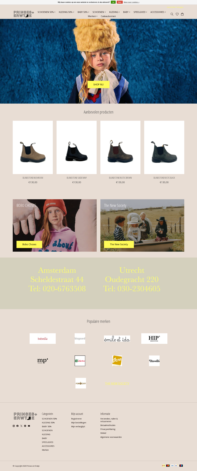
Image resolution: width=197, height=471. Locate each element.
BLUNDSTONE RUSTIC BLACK (164, 177)
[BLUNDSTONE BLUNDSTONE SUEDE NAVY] (77, 147)
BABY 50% (46, 426)
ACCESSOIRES (48, 446)
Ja (113, 2)
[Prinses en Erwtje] (24, 14)
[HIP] (154, 338)
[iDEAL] (163, 466)
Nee (119, 2)
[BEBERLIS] (43, 338)
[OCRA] (117, 361)
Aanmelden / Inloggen (175, 7)
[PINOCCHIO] (154, 361)
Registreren (76, 418)
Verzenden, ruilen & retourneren (109, 420)
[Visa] (172, 466)
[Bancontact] (176, 466)
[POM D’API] (81, 383)
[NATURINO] (80, 361)
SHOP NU (98, 84)
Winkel (103, 433)
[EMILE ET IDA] (117, 338)
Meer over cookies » (131, 2)
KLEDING (46, 434)
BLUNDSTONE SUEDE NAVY (77, 177)
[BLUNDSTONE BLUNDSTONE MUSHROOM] (33, 147)
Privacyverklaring (107, 429)
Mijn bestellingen (78, 422)
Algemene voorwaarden (111, 437)
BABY (44, 438)
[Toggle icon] (172, 14)
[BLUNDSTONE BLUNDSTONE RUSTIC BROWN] (120, 147)
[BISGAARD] (80, 338)
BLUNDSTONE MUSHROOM (33, 177)
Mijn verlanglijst (78, 426)
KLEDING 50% (48, 422)
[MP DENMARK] (43, 361)
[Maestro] (181, 466)
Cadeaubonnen (108, 16)
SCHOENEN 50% (49, 418)
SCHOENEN (47, 430)
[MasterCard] (168, 466)
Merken (45, 449)
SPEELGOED (47, 442)
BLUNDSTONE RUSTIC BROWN (120, 177)
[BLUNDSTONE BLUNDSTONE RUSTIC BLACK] (164, 147)
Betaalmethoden (107, 425)
